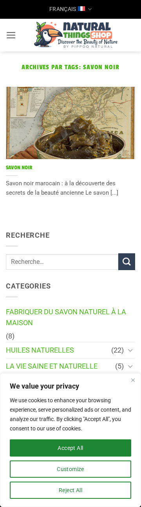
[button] (11, 35)
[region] (70, 440)
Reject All (70, 490)
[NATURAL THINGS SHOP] (75, 35)
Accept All (70, 448)
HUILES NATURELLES (40, 350)
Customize (70, 469)
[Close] (132, 380)
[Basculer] (130, 350)
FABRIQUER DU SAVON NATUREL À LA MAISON (66, 317)
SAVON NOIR (19, 168)
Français (62, 9)
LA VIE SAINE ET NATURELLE (52, 366)
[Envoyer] (126, 261)
